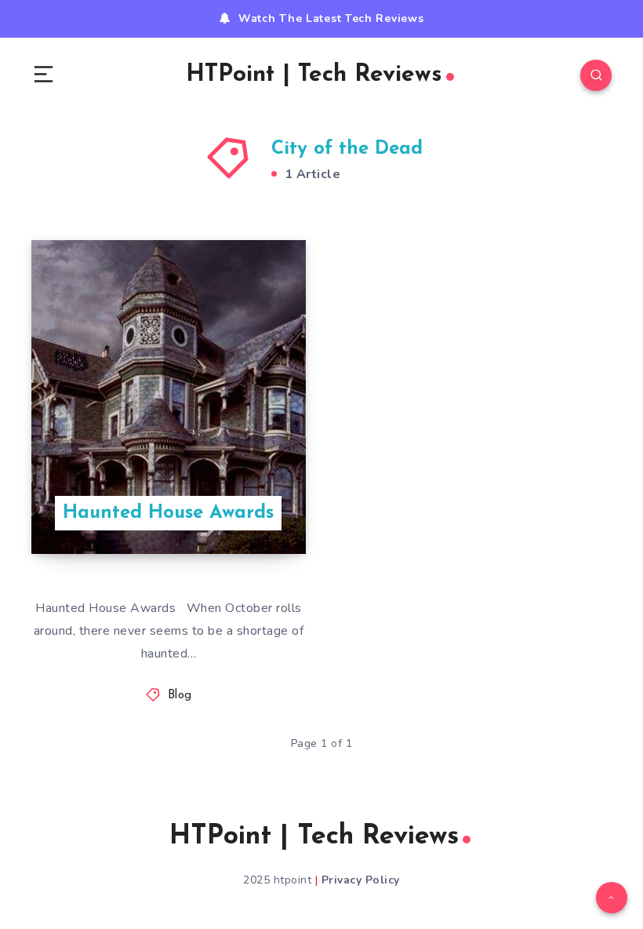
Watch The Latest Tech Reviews (330, 18)
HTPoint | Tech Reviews (314, 75)
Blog (180, 695)
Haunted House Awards (168, 513)
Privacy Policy (361, 880)
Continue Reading (251, 510)
